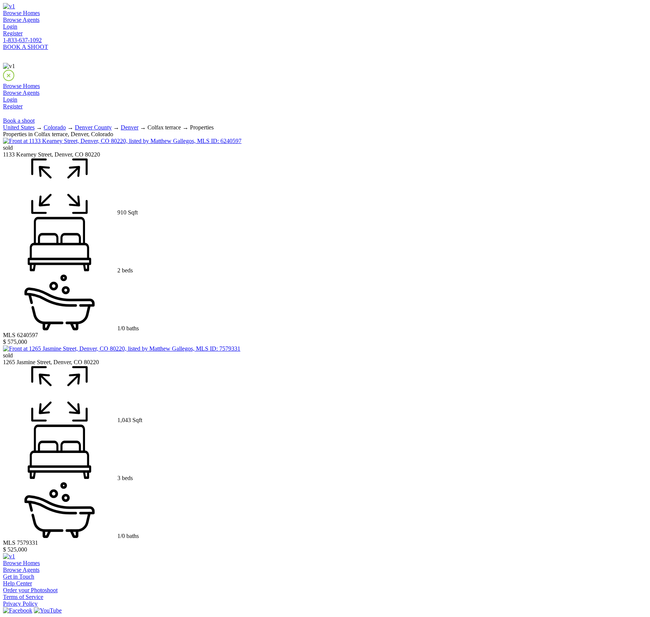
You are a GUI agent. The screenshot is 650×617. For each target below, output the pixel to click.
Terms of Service (23, 597)
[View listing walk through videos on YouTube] (48, 610)
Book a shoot (19, 120)
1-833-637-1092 (22, 40)
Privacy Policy (20, 603)
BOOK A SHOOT (25, 47)
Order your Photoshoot (30, 590)
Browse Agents (21, 20)
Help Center (17, 583)
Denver (129, 127)
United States (19, 127)
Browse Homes (21, 13)
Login (10, 26)
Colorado (55, 127)
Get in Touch (18, 576)
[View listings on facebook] (17, 610)
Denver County (93, 127)
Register (13, 33)
